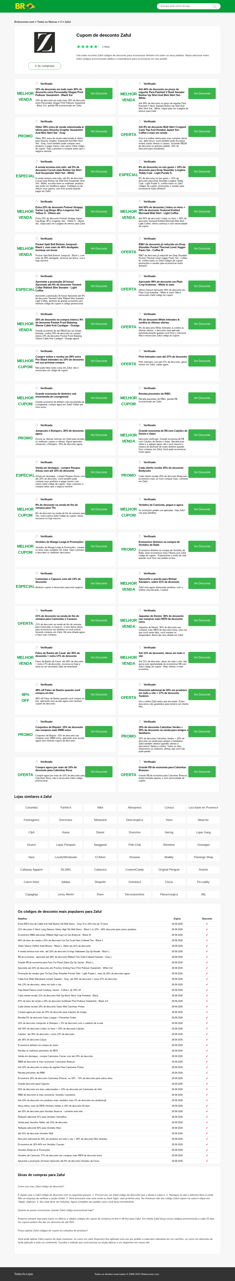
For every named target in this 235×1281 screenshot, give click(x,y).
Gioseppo (203, 844)
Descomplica (134, 820)
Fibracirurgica (169, 894)
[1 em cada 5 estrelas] (78, 47)
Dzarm (31, 844)
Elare (100, 894)
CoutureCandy (134, 869)
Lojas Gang (203, 832)
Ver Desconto (99, 93)
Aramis (203, 869)
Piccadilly (203, 882)
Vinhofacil (134, 882)
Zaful (68, 21)
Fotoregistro (31, 820)
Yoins (169, 820)
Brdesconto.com (24, 21)
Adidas (65, 882)
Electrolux (65, 820)
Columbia (31, 807)
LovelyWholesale (66, 857)
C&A (31, 832)
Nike (100, 807)
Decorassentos (134, 894)
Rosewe (135, 857)
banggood (100, 844)
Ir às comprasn (44, 66)
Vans (31, 857)
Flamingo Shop (203, 857)
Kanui (66, 832)
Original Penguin (169, 869)
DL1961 (66, 869)
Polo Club (135, 844)
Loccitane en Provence (203, 807)
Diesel (100, 832)
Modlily (169, 857)
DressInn (135, 832)
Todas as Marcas (47, 21)
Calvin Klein (31, 882)
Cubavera (100, 869)
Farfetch (66, 807)
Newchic (203, 820)
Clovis (169, 882)
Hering (169, 832)
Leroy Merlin (66, 894)
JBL (203, 894)
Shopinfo (100, 882)
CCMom (100, 857)
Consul (169, 807)
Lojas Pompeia (65, 844)
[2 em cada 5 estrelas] (80, 47)
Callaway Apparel (31, 869)
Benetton (169, 844)
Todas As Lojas (23, 1274)
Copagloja (31, 894)
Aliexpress (134, 807)
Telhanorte (100, 820)
